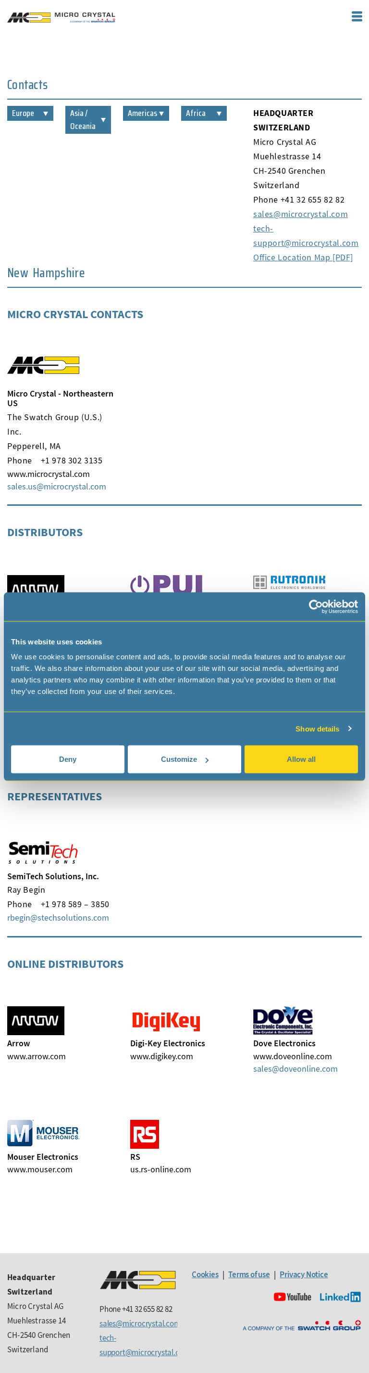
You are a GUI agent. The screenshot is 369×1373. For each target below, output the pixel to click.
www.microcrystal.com (48, 473)
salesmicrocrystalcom (300, 213)
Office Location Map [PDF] (303, 257)
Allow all (301, 759)
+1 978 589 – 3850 (75, 904)
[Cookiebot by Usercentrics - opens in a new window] (316, 606)
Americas (142, 113)
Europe (23, 113)
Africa (196, 113)
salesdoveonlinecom (295, 1068)
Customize (179, 759)
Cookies (205, 1274)
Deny (67, 759)
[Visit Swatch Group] (302, 1326)
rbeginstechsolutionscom (58, 917)
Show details (317, 728)
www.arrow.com (36, 1056)
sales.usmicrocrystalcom (56, 486)
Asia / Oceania (83, 119)
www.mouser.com (40, 1169)
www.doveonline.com (292, 1056)
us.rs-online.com (160, 1169)
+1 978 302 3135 (72, 460)
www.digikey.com (161, 1056)
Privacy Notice (304, 1274)
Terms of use (249, 1274)
